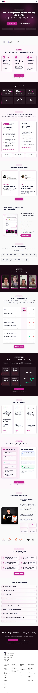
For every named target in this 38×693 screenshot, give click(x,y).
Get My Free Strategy (25, 354)
